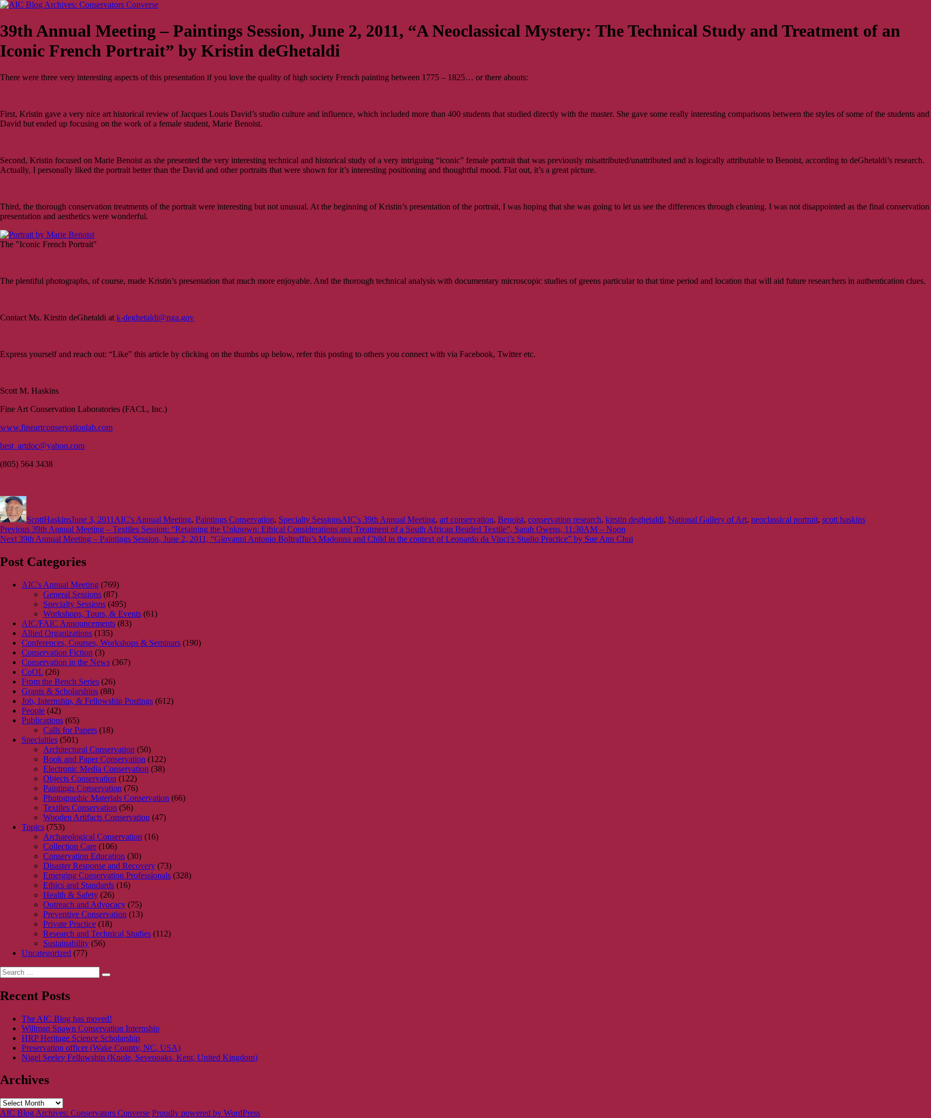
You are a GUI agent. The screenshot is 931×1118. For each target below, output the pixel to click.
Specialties (40, 739)
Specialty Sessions (310, 519)
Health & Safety (70, 894)
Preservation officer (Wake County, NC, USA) (101, 1047)
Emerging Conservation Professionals (107, 875)
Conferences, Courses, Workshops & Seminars (101, 642)
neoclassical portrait (784, 519)
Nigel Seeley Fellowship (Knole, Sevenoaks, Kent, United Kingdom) (140, 1057)
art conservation (467, 519)
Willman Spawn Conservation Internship (90, 1028)
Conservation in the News (66, 662)
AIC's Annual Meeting (152, 519)
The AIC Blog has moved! (67, 1018)
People (33, 710)
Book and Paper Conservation (94, 759)
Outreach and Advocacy (84, 904)
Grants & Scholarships (60, 691)
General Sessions (72, 594)
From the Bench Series (60, 681)
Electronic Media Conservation (96, 768)
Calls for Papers (70, 730)
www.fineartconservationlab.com (56, 427)
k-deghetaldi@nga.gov (155, 317)
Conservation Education (84, 856)
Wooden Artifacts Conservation (96, 817)
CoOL (32, 671)
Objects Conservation (79, 778)
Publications (42, 720)
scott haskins (843, 519)
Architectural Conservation (89, 749)
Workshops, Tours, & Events (92, 613)
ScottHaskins (48, 519)
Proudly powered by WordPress (206, 1112)
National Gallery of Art (707, 519)
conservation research (564, 519)
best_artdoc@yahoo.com (42, 445)
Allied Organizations (57, 633)
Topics (33, 826)
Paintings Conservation (235, 519)
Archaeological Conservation (92, 836)
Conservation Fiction (57, 652)
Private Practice (69, 923)
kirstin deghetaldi (635, 519)
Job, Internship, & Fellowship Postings (87, 700)
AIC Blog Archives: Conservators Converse (75, 1112)
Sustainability (66, 943)
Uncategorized (46, 953)
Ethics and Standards (78, 885)
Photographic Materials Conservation (106, 797)
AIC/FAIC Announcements (68, 623)
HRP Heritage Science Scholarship (81, 1038)
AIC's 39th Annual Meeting (388, 519)
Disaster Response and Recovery (99, 865)
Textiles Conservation (80, 807)
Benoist (511, 519)
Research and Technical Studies (97, 933)
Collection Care (69, 846)
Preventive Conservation (85, 914)
